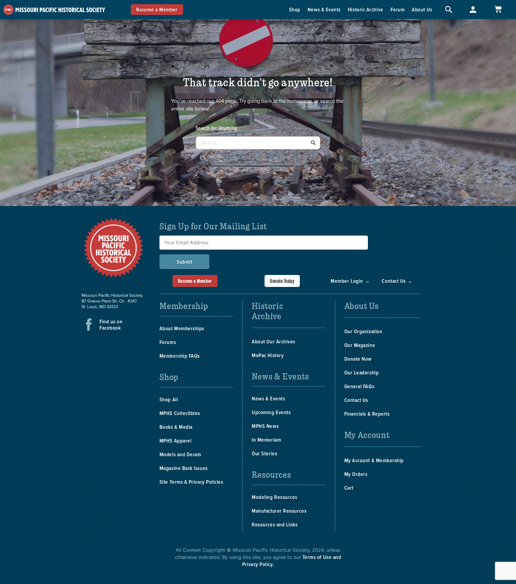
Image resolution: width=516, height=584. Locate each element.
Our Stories (264, 453)
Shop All (168, 399)
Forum (398, 9)
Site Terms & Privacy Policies (191, 481)
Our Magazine (359, 345)
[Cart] (497, 9)
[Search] (313, 143)
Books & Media (176, 427)
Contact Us (356, 400)
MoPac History (268, 355)
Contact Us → (397, 281)
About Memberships (181, 328)
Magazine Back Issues (183, 468)
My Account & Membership (374, 460)
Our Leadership (361, 372)
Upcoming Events (271, 412)
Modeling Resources (274, 497)
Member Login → (350, 281)
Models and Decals (180, 454)
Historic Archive (365, 9)
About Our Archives (273, 341)
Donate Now (358, 358)
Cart (349, 487)
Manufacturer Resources (279, 510)
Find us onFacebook (110, 324)
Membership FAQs (179, 355)
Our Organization (363, 331)
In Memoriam (266, 439)
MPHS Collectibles (179, 413)
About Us (422, 9)
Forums (167, 342)
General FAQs (359, 386)
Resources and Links (274, 524)
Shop (294, 9)
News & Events (324, 9)
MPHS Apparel (175, 440)
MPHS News (265, 426)
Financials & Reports (367, 413)
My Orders (356, 474)
